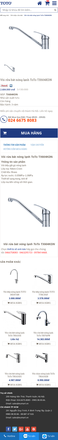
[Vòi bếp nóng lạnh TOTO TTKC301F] (43, 276)
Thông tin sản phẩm (14, 144)
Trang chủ (5, 15)
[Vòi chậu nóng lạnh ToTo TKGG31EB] (43, 358)
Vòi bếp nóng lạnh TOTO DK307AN (14, 293)
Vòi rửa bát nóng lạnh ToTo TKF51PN (43, 334)
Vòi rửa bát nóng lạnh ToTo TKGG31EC (14, 375)
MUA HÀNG (31, 133)
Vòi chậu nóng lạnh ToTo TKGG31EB (43, 375)
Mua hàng (16, 303)
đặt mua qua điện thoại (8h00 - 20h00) (26, 119)
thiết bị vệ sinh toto (16, 249)
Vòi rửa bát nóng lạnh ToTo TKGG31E (14, 334)
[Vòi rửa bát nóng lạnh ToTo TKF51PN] (43, 317)
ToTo (17, 98)
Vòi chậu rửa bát (17, 15)
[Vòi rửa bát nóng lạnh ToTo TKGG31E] (14, 317)
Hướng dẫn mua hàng (15, 149)
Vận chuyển (37, 144)
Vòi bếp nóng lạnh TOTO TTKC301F (43, 293)
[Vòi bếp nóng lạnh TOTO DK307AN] (14, 276)
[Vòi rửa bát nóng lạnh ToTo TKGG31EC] (14, 358)
